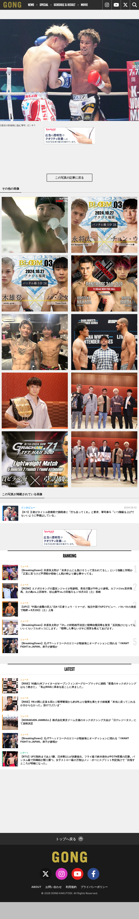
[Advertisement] (69, 800)
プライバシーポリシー (94, 887)
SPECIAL (44, 5)
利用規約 (71, 887)
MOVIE (84, 5)
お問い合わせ (53, 887)
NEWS (31, 5)
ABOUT (36, 887)
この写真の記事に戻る (69, 177)
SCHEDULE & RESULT (64, 5)
